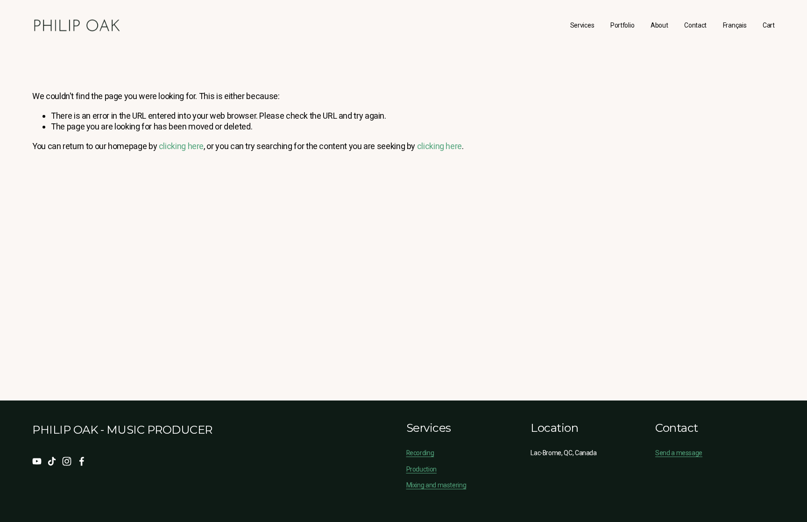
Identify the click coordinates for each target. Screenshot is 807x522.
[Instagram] (66, 461)
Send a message (678, 453)
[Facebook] (81, 461)
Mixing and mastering (436, 485)
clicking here (181, 146)
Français (735, 25)
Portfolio (622, 25)
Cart (769, 25)
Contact (695, 25)
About (659, 25)
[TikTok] (52, 461)
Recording (420, 453)
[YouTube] (37, 461)
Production (421, 469)
